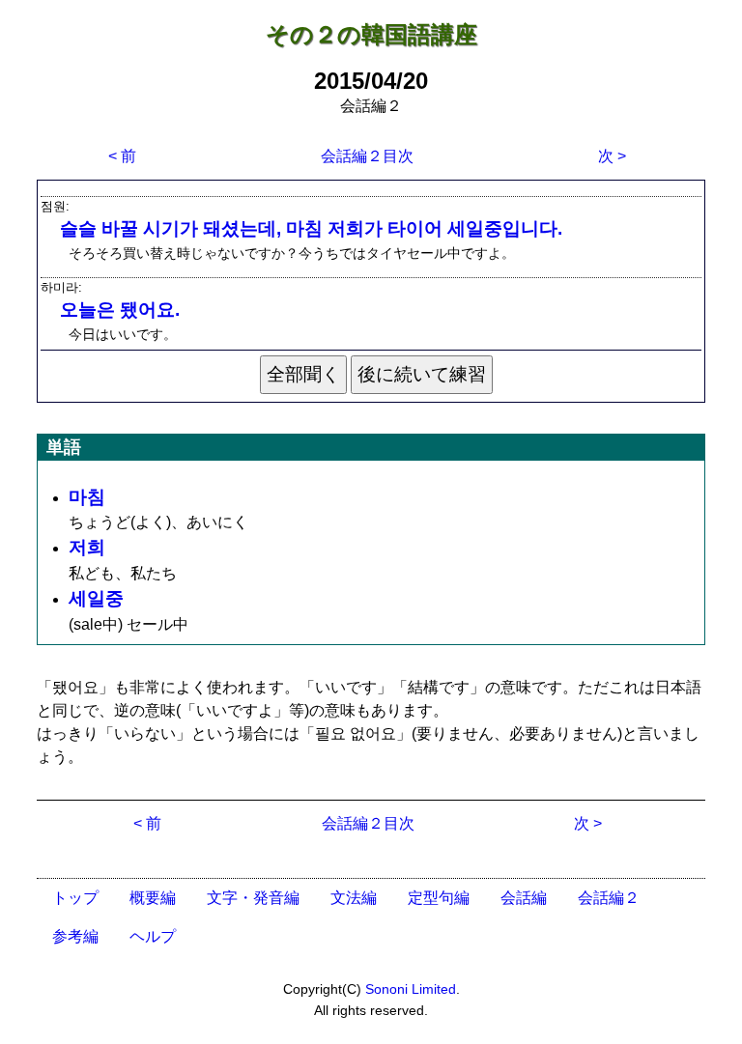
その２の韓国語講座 (371, 34)
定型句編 (439, 897)
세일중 (96, 598)
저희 (87, 547)
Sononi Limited (410, 989)
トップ (75, 897)
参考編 (75, 936)
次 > (612, 156)
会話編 (523, 897)
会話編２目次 (367, 156)
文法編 (353, 897)
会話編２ (609, 897)
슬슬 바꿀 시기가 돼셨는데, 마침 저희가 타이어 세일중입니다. (311, 228)
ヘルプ (152, 936)
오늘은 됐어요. (120, 309)
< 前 (122, 156)
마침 (87, 497)
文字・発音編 (253, 897)
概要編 (152, 897)
